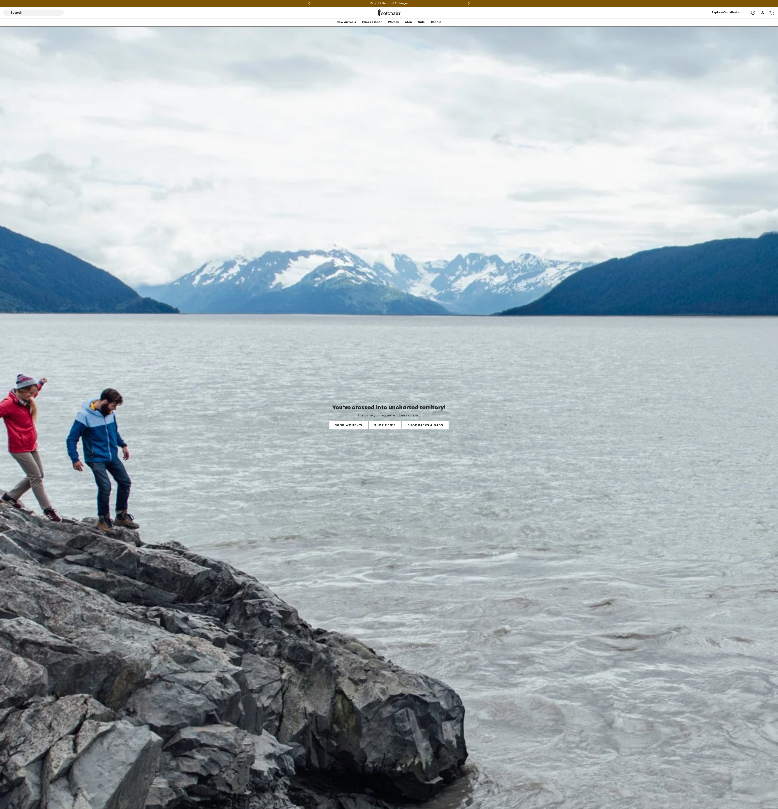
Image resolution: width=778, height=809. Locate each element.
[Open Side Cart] (771, 12)
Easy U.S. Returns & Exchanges (458, 3)
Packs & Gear (372, 22)
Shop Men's (384, 425)
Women (393, 22)
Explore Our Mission (726, 12)
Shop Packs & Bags (425, 425)
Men (408, 22)
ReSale (436, 22)
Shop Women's (348, 425)
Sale (421, 22)
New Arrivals (346, 22)
